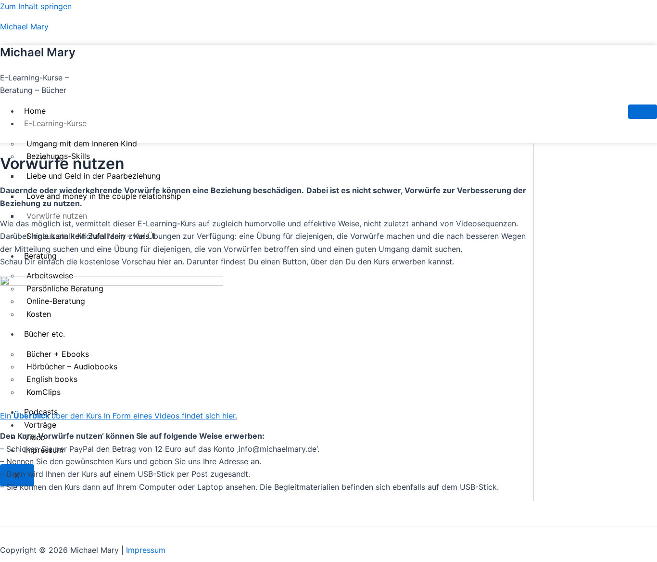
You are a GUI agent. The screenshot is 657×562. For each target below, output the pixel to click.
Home (35, 111)
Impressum (145, 550)
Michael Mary (24, 26)
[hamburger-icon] (642, 112)
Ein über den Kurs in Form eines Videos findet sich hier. (118, 415)
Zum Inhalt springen (36, 6)
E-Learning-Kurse (55, 123)
